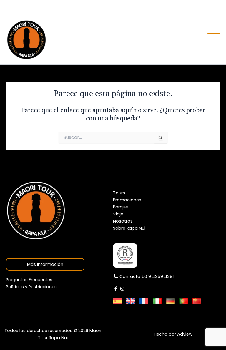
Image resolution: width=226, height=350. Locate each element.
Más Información (45, 264)
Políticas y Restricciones (31, 287)
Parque (120, 207)
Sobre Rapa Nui (129, 228)
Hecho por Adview (173, 334)
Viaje (118, 214)
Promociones (127, 200)
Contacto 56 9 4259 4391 (39, 7)
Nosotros (123, 221)
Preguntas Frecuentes (29, 280)
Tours (119, 193)
